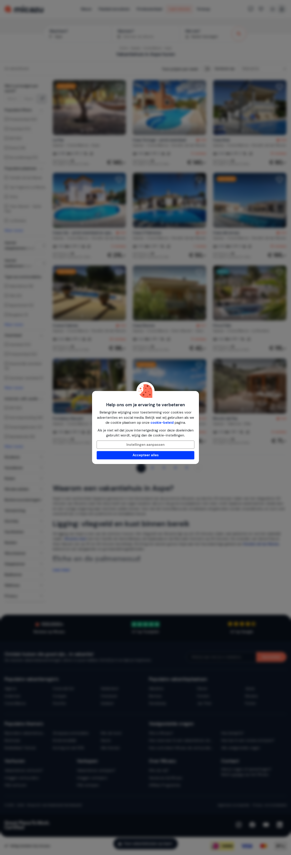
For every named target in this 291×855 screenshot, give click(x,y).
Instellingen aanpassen (145, 444)
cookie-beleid (162, 422)
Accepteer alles (146, 455)
